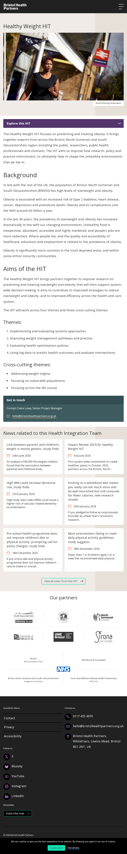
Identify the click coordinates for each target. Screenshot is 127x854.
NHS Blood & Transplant (94, 660)
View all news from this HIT (61, 581)
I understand (56, 847)
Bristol (33, 660)
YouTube (18, 776)
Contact (9, 718)
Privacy (9, 727)
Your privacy (73, 847)
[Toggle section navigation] (119, 123)
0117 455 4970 (83, 716)
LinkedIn (18, 796)
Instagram (19, 786)
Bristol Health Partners (14, 6)
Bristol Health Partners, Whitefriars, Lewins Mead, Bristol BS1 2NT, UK (96, 741)
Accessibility (12, 736)
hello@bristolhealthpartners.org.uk (34, 416)
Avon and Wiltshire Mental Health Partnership (94, 680)
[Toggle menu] (121, 6)
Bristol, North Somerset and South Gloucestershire (33, 680)
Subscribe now (15, 813)
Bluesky (17, 766)
